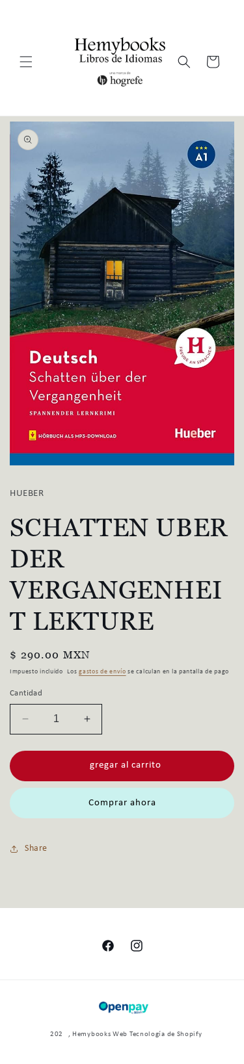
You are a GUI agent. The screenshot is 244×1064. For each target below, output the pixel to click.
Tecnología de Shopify (165, 1034)
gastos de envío (102, 671)
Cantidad (26, 693)
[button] (26, 61)
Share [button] (36, 848)
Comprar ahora (122, 803)
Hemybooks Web (100, 1034)
